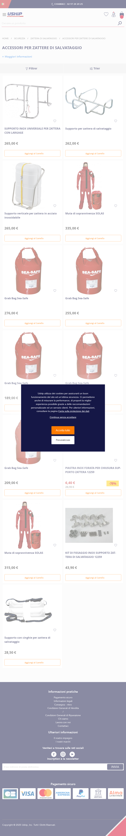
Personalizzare (63, 440)
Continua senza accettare (63, 417)
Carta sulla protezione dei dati (73, 411)
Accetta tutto (63, 430)
